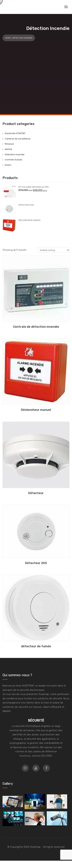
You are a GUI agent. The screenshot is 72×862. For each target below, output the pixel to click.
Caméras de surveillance (17, 138)
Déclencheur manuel (36, 410)
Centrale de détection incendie (36, 327)
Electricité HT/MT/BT (15, 133)
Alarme (8, 149)
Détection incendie (14, 154)
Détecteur (36, 493)
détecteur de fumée (36, 646)
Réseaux (9, 144)
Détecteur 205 (36, 563)
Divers (8, 165)
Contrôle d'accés (13, 159)
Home (8, 38)
